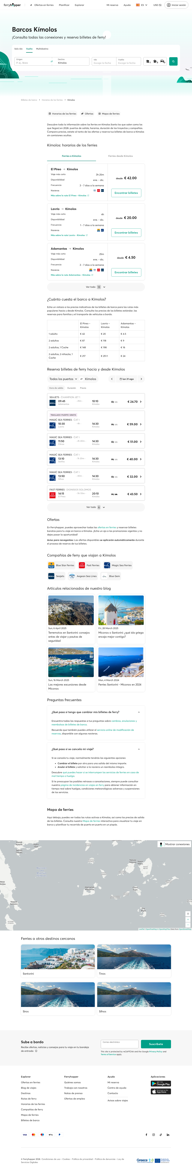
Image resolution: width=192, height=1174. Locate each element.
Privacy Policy (155, 1051)
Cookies (66, 1159)
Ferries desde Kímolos (120, 155)
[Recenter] (187, 913)
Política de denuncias (105, 1159)
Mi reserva (112, 4)
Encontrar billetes (126, 193)
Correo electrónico (111, 1042)
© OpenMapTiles (163, 929)
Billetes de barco (29, 100)
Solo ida (18, 48)
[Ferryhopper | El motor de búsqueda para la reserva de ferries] (12, 5)
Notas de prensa (73, 1093)
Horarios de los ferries (52, 100)
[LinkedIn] (168, 1135)
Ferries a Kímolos (71, 155)
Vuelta (29, 48)
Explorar (79, 4)
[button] (81, 379)
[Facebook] (146, 1135)
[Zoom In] (187, 919)
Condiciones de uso (51, 1159)
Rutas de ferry (28, 1098)
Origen (19, 59)
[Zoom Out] (187, 924)
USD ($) (157, 4)
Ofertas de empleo (74, 1098)
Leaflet (141, 929)
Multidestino (42, 48)
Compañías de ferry (32, 1109)
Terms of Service (108, 1054)
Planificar (64, 4)
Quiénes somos (72, 1082)
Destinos (25, 1093)
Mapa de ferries (91, 820)
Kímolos (71, 100)
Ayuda (127, 4)
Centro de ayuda (117, 1087)
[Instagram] (154, 1135)
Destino (61, 59)
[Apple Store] (161, 1091)
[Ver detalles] (36, 1051)
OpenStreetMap (185, 929)
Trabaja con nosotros (75, 1087)
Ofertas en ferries (44, 4)
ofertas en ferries (107, 527)
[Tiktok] (161, 1135)
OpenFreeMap (151, 929)
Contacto (113, 1093)
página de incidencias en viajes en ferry (82, 784)
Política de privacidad (82, 1159)
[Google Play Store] (161, 1084)
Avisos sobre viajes (118, 1100)
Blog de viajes (28, 1087)
